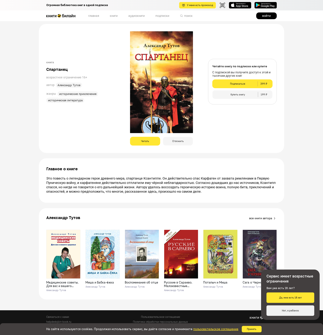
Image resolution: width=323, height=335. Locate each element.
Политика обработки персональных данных (160, 321)
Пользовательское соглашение (160, 317)
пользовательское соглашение (215, 329)
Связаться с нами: (57, 317)
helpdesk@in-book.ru (58, 321)
